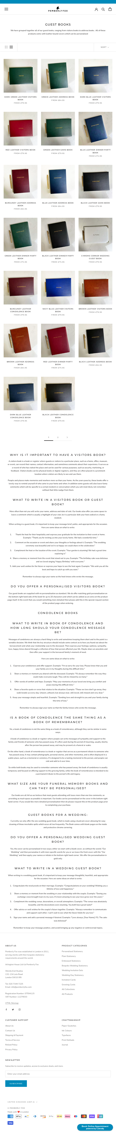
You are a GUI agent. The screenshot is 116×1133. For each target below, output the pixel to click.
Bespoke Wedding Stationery (75, 965)
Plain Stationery (69, 956)
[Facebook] (6, 1009)
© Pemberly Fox (16, 1108)
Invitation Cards (69, 980)
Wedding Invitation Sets (72, 970)
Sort (104, 47)
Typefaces (66, 1035)
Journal (65, 1044)
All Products (67, 994)
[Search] (103, 9)
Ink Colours (67, 1030)
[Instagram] (20, 1009)
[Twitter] (13, 1009)
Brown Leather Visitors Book (95, 309)
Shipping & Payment (14, 1035)
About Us (9, 1025)
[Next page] (67, 437)
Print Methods (68, 1040)
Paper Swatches (69, 1025)
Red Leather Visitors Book (20, 150)
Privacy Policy (11, 1049)
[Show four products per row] (11, 47)
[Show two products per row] (6, 47)
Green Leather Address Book (58, 97)
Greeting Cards (68, 984)
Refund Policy (11, 1044)
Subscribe (16, 1084)
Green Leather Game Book (57, 150)
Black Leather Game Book (95, 203)
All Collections (68, 989)
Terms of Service (12, 1040)
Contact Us (10, 1030)
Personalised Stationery (72, 951)
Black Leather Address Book (95, 362)
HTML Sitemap (12, 1003)
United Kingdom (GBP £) (21, 1102)
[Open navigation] (6, 9)
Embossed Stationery (71, 961)
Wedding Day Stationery (73, 975)
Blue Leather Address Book (58, 203)
